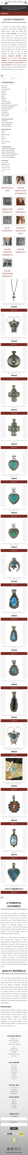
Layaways (14, 1056)
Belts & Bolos (13, 110)
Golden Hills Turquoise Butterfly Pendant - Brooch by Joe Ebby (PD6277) (14, 338)
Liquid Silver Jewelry (13, 103)
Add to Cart (14, 310)
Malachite (3, 138)
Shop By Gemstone (6, 129)
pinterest (14, 1103)
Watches (13, 100)
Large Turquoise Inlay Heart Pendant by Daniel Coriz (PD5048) (14, 885)
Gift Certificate (14, 1042)
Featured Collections (7, 119)
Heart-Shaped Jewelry (6, 126)
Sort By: (3, 77)
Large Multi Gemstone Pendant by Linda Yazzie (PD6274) (14, 817)
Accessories (13, 112)
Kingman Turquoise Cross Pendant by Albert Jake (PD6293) (14, 441)
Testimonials (14, 1069)
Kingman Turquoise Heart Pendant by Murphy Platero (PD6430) (14, 509)
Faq (14, 1046)
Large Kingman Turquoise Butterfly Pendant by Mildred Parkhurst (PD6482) (14, 783)
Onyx (2, 140)
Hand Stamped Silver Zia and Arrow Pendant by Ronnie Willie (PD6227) (14, 372)
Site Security (14, 1076)
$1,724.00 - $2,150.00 (5, 169)
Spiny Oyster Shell (5, 141)
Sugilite (3, 143)
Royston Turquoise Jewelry (8, 155)
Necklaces (13, 94)
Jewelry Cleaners (5, 114)
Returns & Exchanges (14, 1054)
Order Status (14, 1048)
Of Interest (14, 1073)
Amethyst (3, 131)
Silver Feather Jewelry (6, 124)
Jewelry (14, 1074)
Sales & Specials (5, 115)
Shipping (14, 1052)
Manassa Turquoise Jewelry (8, 152)
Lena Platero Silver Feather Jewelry (9, 105)
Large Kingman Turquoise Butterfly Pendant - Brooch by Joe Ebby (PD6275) (14, 748)
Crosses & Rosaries (13, 102)
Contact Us (14, 1038)
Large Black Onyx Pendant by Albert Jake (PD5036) (14, 715)
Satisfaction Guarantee (14, 1044)
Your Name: (14, 1116)
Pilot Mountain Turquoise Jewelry (9, 154)
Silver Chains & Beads (13, 109)
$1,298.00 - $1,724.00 (5, 167)
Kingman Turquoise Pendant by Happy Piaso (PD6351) (14, 647)
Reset (2, 171)
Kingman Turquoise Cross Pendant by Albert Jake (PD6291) (14, 406)
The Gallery (4, 87)
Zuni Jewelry (4, 120)
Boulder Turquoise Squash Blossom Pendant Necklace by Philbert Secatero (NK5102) (14, 303)
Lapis (2, 136)
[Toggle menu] (2, 2)
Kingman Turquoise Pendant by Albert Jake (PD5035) (14, 612)
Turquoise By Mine (6, 146)
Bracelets (13, 91)
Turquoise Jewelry (13, 89)
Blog (14, 1099)
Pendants (13, 98)
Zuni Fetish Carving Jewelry (13, 107)
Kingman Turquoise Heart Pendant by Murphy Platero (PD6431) (14, 544)
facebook (14, 1101)
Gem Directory (14, 1091)
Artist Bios (14, 1089)
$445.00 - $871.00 (5, 164)
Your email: (14, 1122)
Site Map (14, 1078)
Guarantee (14, 1067)
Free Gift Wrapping (14, 1040)
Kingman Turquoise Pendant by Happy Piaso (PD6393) (14, 681)
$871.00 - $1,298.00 (5, 166)
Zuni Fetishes (14, 1087)
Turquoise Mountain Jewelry (8, 157)
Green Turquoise (5, 134)
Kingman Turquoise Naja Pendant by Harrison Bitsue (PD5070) (14, 578)
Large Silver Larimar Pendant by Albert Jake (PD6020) (14, 851)
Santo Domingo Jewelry (7, 122)
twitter (14, 1105)
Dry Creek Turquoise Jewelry (8, 148)
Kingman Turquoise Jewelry (8, 150)
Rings (13, 96)
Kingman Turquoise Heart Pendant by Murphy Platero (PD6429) (14, 475)
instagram (14, 1107)
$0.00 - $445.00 (4, 162)
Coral (2, 133)
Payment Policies (14, 1050)
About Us (14, 1065)
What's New (4, 85)
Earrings (13, 93)
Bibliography (14, 1093)
